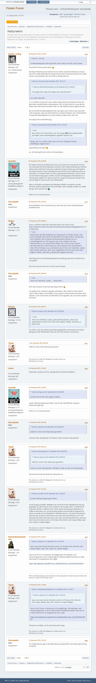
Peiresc (11, 306)
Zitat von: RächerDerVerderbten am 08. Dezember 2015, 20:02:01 (54, 87)
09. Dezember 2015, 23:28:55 (37, 387)
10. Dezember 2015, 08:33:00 (37, 422)
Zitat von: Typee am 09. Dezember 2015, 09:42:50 (48, 427)
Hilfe (68, 680)
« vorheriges (74, 41)
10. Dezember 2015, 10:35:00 (37, 585)
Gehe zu (57, 667)
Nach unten (11, 47)
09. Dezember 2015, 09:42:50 (39, 343)
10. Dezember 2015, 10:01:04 (37, 489)
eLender (12, 161)
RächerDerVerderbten (17, 538)
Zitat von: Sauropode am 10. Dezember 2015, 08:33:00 (49, 451)
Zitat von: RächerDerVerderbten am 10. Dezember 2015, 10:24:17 (53, 589)
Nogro (11, 221)
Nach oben (11, 658)
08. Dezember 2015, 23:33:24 (37, 201)
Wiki (61, 14)
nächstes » (84, 41)
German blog (68, 14)
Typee (11, 343)
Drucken (86, 47)
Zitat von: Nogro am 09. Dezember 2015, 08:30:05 (48, 311)
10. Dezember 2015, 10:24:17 (37, 537)
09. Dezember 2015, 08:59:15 (37, 306)
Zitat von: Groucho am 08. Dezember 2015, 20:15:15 (48, 81)
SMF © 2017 (15, 680)
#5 (39, 330)
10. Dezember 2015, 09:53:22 (37, 447)
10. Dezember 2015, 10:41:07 (37, 640)
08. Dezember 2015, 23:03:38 (37, 161)
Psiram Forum (15, 8)
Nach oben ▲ (87, 680)
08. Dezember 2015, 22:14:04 (37, 54)
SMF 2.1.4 (8, 680)
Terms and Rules (76, 680)
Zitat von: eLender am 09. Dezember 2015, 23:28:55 (48, 494)
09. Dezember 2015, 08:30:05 (37, 221)
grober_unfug (14, 54)
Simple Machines (24, 680)
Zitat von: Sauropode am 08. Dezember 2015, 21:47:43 (49, 125)
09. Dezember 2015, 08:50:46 (37, 273)
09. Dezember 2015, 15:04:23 (37, 368)
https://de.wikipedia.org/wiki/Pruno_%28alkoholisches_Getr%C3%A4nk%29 (56, 563)
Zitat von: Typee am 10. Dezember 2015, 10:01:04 (48, 541)
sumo (11, 368)
